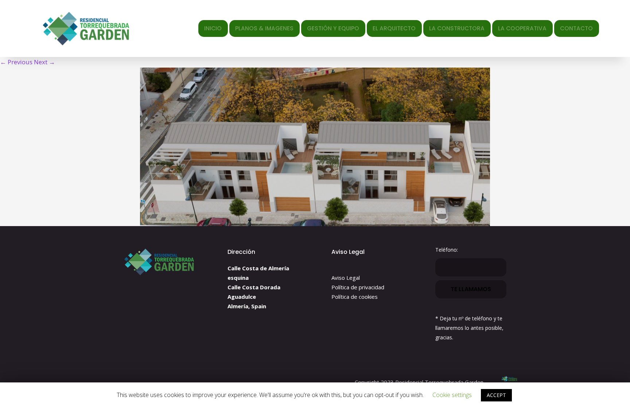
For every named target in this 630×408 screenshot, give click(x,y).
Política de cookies (354, 296)
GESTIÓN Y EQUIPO (333, 28)
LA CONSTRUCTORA (457, 28)
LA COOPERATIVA (522, 28)
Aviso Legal (345, 277)
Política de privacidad (357, 287)
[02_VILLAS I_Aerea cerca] (315, 147)
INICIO (213, 28)
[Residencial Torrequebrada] (88, 28)
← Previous (16, 62)
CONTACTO (576, 28)
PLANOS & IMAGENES (264, 28)
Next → (44, 62)
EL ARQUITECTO (394, 28)
